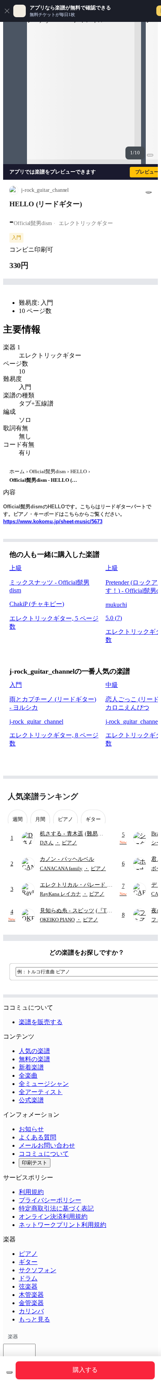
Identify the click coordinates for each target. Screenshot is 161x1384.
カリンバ (31, 1311)
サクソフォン (37, 1270)
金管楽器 (31, 1303)
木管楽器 (31, 1294)
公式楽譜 (31, 1100)
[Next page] (146, 796)
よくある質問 (37, 1137)
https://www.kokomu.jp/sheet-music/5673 (52, 521)
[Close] (7, 11)
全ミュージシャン (44, 1083)
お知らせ (31, 1129)
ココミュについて (44, 1153)
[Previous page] (133, 796)
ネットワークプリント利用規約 (62, 1224)
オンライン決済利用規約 (53, 1216)
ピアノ (28, 1253)
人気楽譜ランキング (43, 796)
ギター (28, 1262)
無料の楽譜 (34, 1059)
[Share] (148, 192)
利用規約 (31, 1192)
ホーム (17, 471)
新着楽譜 (31, 1067)
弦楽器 (28, 1286)
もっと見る (34, 1319)
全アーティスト (41, 1092)
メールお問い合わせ (47, 1145)
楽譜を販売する (41, 1022)
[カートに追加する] (9, 1372)
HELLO (78, 471)
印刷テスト (34, 1163)
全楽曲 (28, 1075)
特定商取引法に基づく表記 (56, 1208)
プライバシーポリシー (50, 1200)
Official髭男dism (47, 471)
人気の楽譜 (34, 1051)
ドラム (28, 1278)
